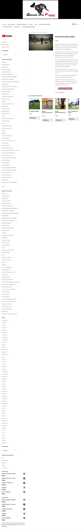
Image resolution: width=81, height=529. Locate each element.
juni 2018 (3, 381)
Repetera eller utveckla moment (8, 118)
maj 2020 (3, 344)
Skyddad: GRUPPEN (5, 94)
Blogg (35, 24)
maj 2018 (3, 384)
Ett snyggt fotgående (6, 138)
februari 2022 (4, 327)
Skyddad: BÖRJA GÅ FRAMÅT (7, 74)
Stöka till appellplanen (6, 145)
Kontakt (31, 24)
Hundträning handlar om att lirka (8, 103)
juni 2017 (3, 408)
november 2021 (5, 334)
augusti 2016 (4, 428)
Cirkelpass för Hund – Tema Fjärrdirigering (9, 182)
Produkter (3, 465)
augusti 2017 (4, 406)
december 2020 (5, 337)
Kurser (3, 457)
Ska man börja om (5, 143)
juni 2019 (3, 357)
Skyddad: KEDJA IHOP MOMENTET (8, 89)
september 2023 (5, 320)
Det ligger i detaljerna (6, 113)
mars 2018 (4, 388)
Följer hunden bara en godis (7, 155)
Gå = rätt (3, 123)
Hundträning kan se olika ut (7, 172)
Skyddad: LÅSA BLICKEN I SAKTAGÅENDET (9, 76)
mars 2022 (4, 325)
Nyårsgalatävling (5, 179)
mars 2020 (4, 347)
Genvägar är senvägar (6, 108)
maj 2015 (3, 435)
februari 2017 (4, 418)
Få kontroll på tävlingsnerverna (7, 148)
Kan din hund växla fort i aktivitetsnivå (8, 157)
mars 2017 (4, 415)
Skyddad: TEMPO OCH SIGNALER (8, 79)
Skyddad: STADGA (5, 67)
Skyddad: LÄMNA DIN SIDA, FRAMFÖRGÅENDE (10, 81)
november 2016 (5, 423)
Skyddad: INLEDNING (5, 64)
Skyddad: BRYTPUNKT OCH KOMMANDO (9, 86)
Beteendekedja (4, 106)
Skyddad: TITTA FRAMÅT (6, 69)
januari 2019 (4, 369)
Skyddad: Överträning (6, 98)
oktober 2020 (4, 342)
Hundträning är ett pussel (6, 174)
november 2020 (5, 339)
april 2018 (3, 386)
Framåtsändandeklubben (28, 26)
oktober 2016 (4, 425)
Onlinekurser (34, 32)
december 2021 (5, 332)
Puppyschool (17, 26)
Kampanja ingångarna (6, 165)
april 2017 (3, 413)
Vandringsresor (4, 467)
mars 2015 (4, 440)
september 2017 (5, 403)
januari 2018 (4, 393)
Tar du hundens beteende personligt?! (9, 167)
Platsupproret (4, 62)
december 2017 (5, 396)
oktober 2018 (4, 376)
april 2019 (3, 361)
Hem (30, 32)
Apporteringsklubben (44, 24)
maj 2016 (3, 433)
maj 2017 (3, 411)
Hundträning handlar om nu (7, 128)
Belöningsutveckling (5, 111)
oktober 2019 (4, 352)
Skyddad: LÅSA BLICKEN (6, 71)
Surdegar (3, 130)
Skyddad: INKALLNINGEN (6, 91)
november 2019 (5, 349)
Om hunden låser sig (5, 162)
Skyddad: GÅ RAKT (5, 84)
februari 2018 (4, 391)
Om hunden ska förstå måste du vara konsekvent (11, 150)
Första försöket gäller (6, 121)
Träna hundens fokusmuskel (7, 177)
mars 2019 (4, 364)
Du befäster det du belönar (7, 125)
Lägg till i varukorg (65, 88)
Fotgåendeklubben (7, 26)
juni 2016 (3, 430)
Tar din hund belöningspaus (7, 135)
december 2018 (5, 371)
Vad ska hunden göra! (6, 160)
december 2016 (5, 420)
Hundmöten (4, 101)
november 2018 (5, 374)
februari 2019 (4, 366)
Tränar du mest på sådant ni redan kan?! (9, 170)
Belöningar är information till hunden (8, 140)
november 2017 (5, 398)
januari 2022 (4, 330)
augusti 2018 (4, 379)
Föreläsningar (11, 24)
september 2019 (5, 354)
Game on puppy (12, 524)
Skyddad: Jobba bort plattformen (8, 96)
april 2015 (3, 437)
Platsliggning (4, 133)
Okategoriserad (4, 460)
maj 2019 (3, 359)
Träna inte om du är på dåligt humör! (8, 152)
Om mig (4, 24)
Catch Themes (4, 526)
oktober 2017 (4, 401)
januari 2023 (4, 322)
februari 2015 (4, 442)
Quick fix (3, 116)
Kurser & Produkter (22, 24)
